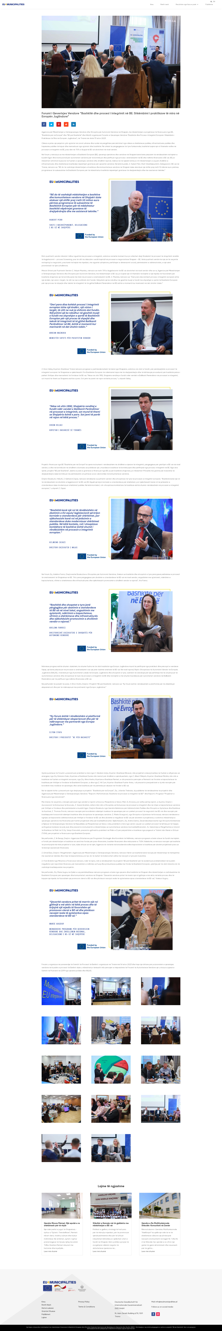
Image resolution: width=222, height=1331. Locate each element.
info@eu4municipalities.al (166, 1302)
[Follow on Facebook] (153, 1314)
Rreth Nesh (46, 1305)
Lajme (44, 1317)
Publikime (209, 4)
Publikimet (46, 1314)
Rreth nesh (164, 4)
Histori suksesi (48, 1308)
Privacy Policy (83, 1302)
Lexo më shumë (50, 1251)
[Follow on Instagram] (158, 1314)
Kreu (152, 4)
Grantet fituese (48, 1311)
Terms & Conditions (86, 1307)
